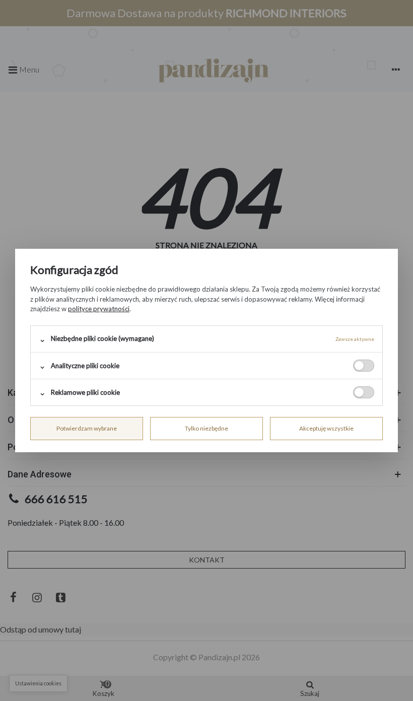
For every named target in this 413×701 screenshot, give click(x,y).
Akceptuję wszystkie (326, 428)
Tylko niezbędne (206, 428)
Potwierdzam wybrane (86, 428)
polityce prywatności (98, 309)
